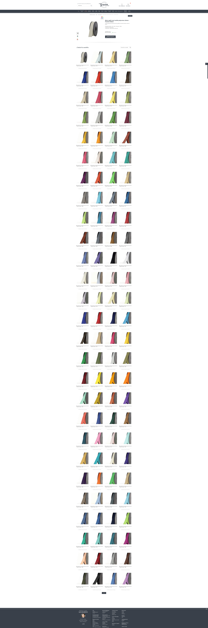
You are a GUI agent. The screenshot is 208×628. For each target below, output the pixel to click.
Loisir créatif (104, 618)
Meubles (123, 615)
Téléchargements (125, 619)
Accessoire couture (105, 616)
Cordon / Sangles (95, 622)
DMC (122, 617)
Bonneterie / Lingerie (115, 623)
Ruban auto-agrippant (96, 625)
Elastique (94, 621)
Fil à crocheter (114, 612)
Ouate (113, 620)
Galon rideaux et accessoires (97, 626)
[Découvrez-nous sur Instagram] (84, 624)
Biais (96, 14)
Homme (113, 625)
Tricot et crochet (115, 610)
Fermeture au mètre (95, 616)
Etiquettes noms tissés (105, 627)
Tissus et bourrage (115, 616)
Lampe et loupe (124, 626)
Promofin (113, 613)
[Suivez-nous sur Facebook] (82, 624)
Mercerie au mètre (92, 14)
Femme (113, 624)
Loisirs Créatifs (104, 621)
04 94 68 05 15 (84, 612)
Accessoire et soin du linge (106, 615)
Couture (94, 611)
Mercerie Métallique (105, 610)
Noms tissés (104, 626)
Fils (93, 610)
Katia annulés (114, 614)
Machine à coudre (105, 624)
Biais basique (100, 14)
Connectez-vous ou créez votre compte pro (110, 37)
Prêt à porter (124, 610)
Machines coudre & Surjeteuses (125, 623)
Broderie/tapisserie (95, 612)
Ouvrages (103, 622)
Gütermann (123, 616)
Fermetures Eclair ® (95, 615)
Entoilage (113, 618)
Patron (113, 621)
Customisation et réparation (106, 617)
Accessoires (123, 613)
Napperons (104, 623)
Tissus (113, 617)
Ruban (94, 620)
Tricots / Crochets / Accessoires (105, 611)
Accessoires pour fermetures (97, 617)
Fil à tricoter (113, 611)
